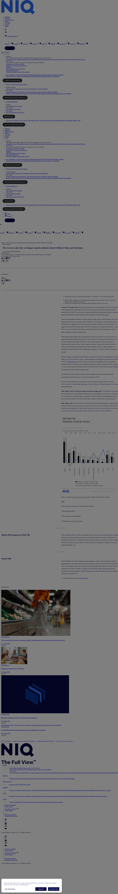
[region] (31, 886)
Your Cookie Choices (10, 889)
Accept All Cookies (53, 889)
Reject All (41, 889)
